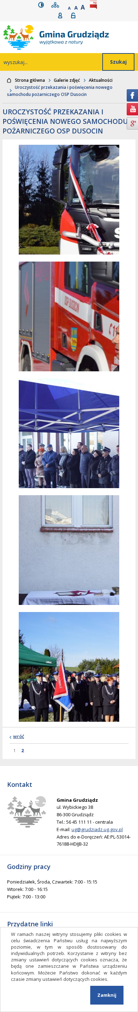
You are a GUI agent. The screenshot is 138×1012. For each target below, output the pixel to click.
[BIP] (95, 5)
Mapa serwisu (56, 5)
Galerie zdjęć (67, 80)
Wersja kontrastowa (42, 5)
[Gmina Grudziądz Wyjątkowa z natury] (71, 37)
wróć (18, 736)
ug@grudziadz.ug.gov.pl (97, 829)
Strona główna (30, 80)
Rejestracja (62, 15)
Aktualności (101, 80)
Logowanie (75, 15)
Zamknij (106, 995)
